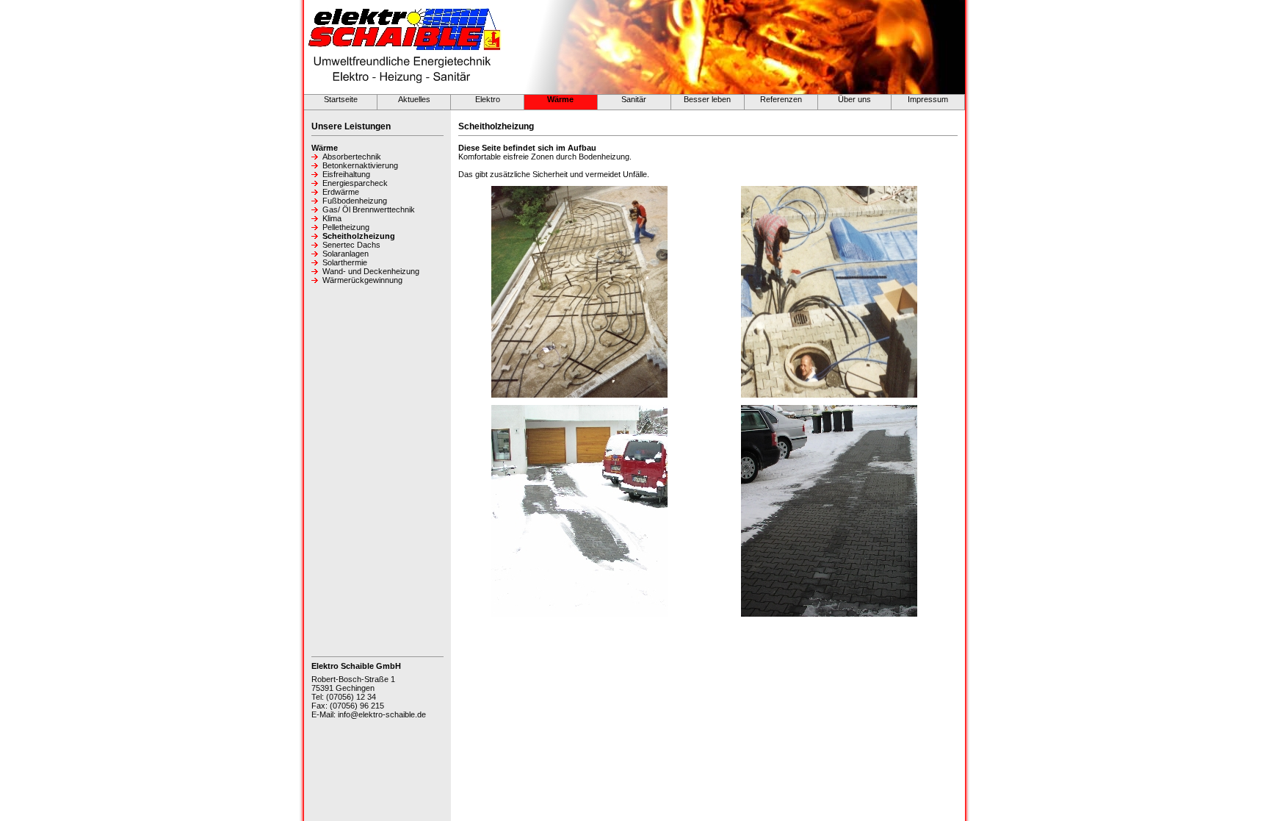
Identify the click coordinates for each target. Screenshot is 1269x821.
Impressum (928, 99)
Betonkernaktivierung (360, 165)
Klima (331, 218)
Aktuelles (414, 99)
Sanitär (633, 99)
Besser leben (707, 99)
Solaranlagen (345, 253)
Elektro (487, 99)
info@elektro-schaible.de (382, 714)
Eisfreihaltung (346, 174)
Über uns (854, 99)
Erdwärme (340, 191)
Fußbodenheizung (354, 200)
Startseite (341, 99)
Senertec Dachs (351, 244)
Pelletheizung (345, 227)
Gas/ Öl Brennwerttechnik (368, 209)
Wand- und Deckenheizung (370, 271)
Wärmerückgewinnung (362, 280)
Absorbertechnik (351, 156)
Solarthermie (344, 262)
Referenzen (781, 99)
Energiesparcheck (355, 183)
